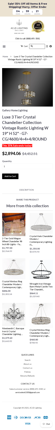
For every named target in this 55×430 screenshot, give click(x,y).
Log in (47, 46)
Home (5, 56)
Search (27, 360)
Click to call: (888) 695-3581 (27, 38)
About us (27, 364)
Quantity (7, 161)
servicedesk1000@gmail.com (27, 392)
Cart (25, 46)
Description (26, 190)
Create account (50, 46)
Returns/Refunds (27, 376)
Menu (4, 46)
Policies (27, 372)
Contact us (27, 368)
